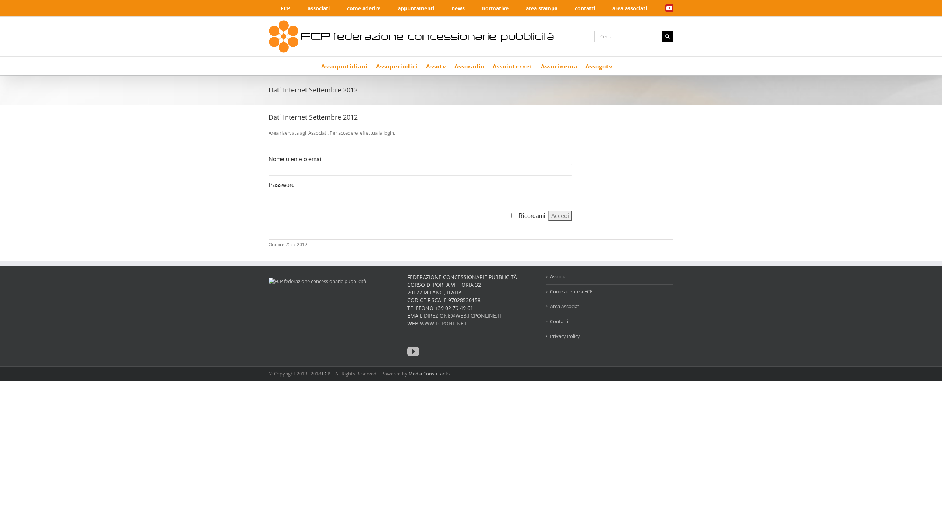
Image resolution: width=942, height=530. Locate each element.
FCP (326, 373)
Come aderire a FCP (571, 291)
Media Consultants (429, 373)
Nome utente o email (296, 159)
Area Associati (565, 306)
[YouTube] (413, 351)
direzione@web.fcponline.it (463, 315)
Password (282, 185)
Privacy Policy (565, 336)
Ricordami (531, 216)
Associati (559, 276)
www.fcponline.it (445, 323)
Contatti (559, 321)
